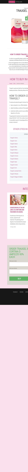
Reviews (21, 292)
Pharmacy (15, 292)
